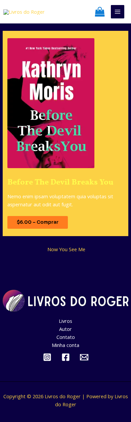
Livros (65, 321)
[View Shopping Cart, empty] (101, 12)
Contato (65, 337)
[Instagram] (47, 357)
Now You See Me (66, 249)
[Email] (84, 357)
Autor (65, 329)
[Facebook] (65, 357)
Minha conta (65, 345)
